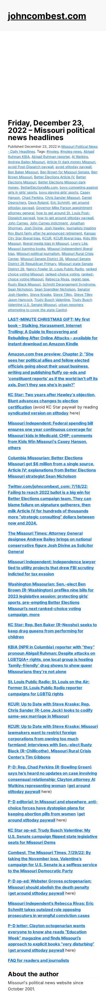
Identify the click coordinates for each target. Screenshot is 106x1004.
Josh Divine (33, 228)
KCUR (47, 238)
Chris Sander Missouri (62, 198)
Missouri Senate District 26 (41, 259)
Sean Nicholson (20, 289)
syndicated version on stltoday (38, 413)
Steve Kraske (40, 294)
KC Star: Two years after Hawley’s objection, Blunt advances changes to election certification (52, 400)
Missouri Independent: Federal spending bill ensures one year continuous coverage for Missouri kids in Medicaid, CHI (50, 429)
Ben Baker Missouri (23, 172)
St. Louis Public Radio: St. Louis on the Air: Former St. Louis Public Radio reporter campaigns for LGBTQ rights (48, 687)
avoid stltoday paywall (73, 167)
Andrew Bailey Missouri (26, 162)
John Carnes (18, 223)
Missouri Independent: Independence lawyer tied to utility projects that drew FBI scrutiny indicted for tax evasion (52, 567)
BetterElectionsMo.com (39, 187)
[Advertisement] (53, 73)
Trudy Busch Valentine (52, 300)
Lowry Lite (79, 243)
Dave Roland (38, 203)
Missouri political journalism (38, 254)
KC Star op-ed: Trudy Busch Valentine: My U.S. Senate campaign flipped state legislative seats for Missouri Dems (52, 836)
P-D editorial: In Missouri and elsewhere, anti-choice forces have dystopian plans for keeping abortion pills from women (53, 807)
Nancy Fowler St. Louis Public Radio (55, 269)
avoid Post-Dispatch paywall (30, 167)
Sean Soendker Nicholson (55, 289)
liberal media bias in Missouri (46, 243)
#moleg (52, 151)
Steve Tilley (62, 294)
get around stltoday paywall (36, 893)
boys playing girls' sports (58, 192)
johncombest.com (47, 15)
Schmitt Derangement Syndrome (69, 284)
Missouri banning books (26, 249)
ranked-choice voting (62, 274)
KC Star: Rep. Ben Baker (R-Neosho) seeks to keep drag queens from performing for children (52, 630)
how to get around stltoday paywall (65, 218)
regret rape (80, 279)
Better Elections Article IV (54, 177)
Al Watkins (80, 157)
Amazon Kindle (63, 343)
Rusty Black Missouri (24, 284)
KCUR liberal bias (67, 238)
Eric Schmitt (60, 203)
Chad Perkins (32, 198)
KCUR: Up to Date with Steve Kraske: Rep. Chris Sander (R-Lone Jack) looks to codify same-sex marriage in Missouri (50, 710)
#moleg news (71, 151)
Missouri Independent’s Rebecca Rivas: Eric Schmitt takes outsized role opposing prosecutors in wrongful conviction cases (51, 909)
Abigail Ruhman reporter (51, 157)
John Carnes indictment (49, 223)
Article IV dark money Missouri (71, 162)
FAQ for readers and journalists (38, 960)
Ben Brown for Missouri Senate (64, 172)
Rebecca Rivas (57, 279)
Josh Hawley (54, 228)
